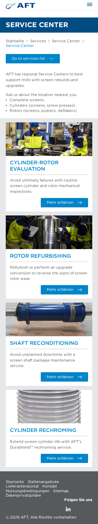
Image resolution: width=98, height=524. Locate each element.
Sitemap (61, 491)
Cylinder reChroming (43, 430)
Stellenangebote (43, 482)
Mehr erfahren (60, 202)
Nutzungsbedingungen (27, 491)
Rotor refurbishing (40, 256)
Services (38, 41)
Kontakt (49, 486)
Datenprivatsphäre (23, 495)
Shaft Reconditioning (44, 343)
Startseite (15, 41)
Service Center (66, 41)
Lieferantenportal (22, 486)
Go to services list (28, 59)
